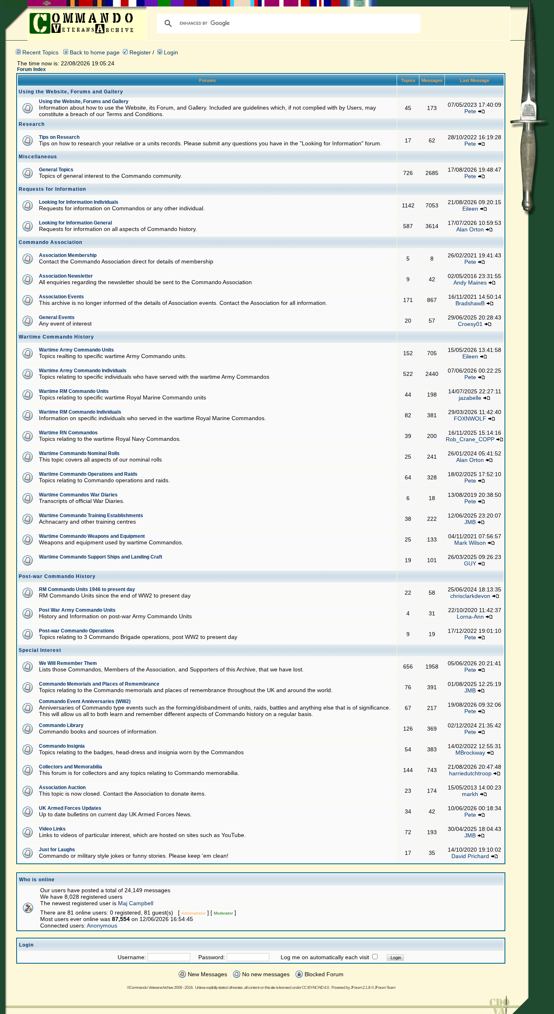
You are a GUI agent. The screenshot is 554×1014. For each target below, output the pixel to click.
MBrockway (470, 752)
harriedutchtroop (470, 773)
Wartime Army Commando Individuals (83, 370)
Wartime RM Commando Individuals (80, 412)
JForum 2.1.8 (360, 987)
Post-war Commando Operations (76, 631)
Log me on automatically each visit (325, 957)
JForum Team (384, 987)
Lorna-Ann (470, 616)
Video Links (52, 829)
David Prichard (470, 856)
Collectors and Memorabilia (70, 767)
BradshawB (470, 303)
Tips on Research (59, 137)
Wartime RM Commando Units (74, 391)
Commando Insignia (62, 746)
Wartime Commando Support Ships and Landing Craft (100, 557)
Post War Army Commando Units (77, 610)
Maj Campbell (135, 903)
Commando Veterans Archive (151, 987)
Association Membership (68, 255)
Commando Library (61, 725)
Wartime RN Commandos (68, 433)
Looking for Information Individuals (78, 202)
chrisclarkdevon (470, 596)
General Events (57, 317)
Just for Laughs (57, 849)
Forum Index (31, 69)
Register (139, 52)
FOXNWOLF (470, 418)
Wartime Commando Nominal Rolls (79, 453)
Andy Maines (470, 282)
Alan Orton (470, 229)
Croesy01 (470, 324)
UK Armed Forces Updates (70, 808)
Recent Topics (40, 52)
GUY (470, 563)
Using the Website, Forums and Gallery (84, 101)
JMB (470, 522)
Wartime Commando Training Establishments (91, 515)
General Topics (56, 170)
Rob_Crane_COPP (470, 439)
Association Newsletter (66, 276)
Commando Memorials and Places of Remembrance (99, 684)
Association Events (61, 297)
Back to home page (95, 52)
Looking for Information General (75, 223)
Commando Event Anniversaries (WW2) (85, 701)
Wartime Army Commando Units (76, 350)
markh (470, 794)
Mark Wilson (470, 542)
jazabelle (470, 398)
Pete (470, 111)
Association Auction (62, 787)
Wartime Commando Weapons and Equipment (92, 536)
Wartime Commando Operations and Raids (88, 474)
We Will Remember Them (68, 663)
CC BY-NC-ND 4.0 (315, 987)
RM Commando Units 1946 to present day (87, 589)
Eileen (470, 208)
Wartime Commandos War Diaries (78, 495)
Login (170, 52)
